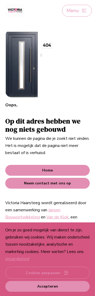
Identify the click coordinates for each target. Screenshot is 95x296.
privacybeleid (17, 259)
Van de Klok (57, 217)
